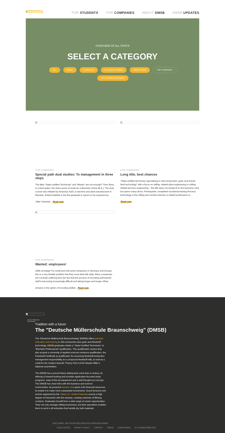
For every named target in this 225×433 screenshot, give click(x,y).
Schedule (88, 70)
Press (110, 428)
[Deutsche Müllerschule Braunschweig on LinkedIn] (193, 428)
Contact (98, 428)
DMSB (186, 13)
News (70, 70)
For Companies (164, 70)
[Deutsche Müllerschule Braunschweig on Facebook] (190, 423)
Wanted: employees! (50, 264)
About (153, 13)
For (85, 13)
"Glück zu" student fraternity (74, 394)
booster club (68, 387)
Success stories (114, 70)
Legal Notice (63, 428)
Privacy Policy (82, 428)
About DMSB (139, 70)
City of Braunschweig (113, 78)
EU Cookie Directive (145, 428)
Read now (58, 201)
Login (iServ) (124, 428)
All (54, 70)
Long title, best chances (138, 174)
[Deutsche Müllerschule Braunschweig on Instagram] (196, 423)
